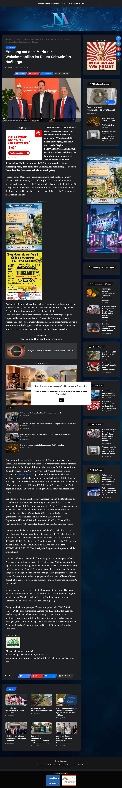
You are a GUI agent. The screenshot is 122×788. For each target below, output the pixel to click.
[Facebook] (118, 38)
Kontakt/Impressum (71, 3)
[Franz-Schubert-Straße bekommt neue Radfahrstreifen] (12, 448)
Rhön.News (49, 765)
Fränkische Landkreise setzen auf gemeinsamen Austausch (15, 738)
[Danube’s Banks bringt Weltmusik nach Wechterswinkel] (93, 366)
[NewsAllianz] (61, 19)
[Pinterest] (118, 48)
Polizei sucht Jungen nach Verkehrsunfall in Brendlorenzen (108, 478)
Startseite (10, 39)
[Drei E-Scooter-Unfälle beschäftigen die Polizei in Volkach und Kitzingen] (12, 437)
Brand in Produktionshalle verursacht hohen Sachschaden (109, 327)
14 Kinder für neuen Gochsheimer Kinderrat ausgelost (14, 710)
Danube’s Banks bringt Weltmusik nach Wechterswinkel (109, 366)
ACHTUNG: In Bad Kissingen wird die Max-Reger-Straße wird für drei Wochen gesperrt (48, 425)
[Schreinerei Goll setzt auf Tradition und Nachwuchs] (12, 416)
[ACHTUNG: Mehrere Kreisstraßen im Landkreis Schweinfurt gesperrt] (93, 292)
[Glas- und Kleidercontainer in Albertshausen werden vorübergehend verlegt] (41, 728)
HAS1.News (66, 765)
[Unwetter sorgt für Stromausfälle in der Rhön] (41, 700)
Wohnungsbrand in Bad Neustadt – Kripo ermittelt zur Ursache (109, 491)
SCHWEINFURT (24, 474)
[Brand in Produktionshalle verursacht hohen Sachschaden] (93, 327)
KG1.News (73, 765)
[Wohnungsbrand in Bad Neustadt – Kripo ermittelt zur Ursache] (93, 491)
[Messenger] (118, 54)
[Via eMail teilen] (118, 59)
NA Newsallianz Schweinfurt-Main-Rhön (27, 39)
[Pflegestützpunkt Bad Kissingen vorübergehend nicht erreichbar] (93, 134)
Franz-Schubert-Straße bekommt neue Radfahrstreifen (42, 445)
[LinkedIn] (118, 43)
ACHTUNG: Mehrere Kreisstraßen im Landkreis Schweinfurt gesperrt (108, 294)
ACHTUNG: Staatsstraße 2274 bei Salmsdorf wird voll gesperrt (109, 405)
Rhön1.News (58, 765)
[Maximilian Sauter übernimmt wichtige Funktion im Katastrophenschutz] (66, 728)
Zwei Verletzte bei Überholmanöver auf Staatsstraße (109, 393)
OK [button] (61, 400)
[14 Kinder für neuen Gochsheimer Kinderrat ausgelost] (16, 700)
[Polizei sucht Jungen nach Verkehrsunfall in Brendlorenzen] (93, 478)
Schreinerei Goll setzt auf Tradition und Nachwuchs (41, 413)
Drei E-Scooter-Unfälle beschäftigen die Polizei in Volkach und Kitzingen (45, 435)
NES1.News (81, 765)
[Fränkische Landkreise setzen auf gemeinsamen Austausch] (16, 728)
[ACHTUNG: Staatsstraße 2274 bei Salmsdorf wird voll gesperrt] (93, 405)
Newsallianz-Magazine (49, 3)
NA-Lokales (46, 39)
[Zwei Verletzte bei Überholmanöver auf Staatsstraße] (93, 394)
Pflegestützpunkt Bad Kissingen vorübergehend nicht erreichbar (109, 135)
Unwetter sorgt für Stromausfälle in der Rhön (109, 354)
